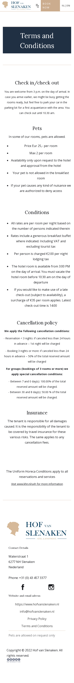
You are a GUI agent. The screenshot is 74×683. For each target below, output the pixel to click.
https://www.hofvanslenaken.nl (37, 604)
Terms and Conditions (37, 626)
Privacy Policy (37, 619)
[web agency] (13, 660)
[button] (37, 5)
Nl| (66, 5)
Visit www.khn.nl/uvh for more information (37, 484)
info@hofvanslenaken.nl (37, 611)
